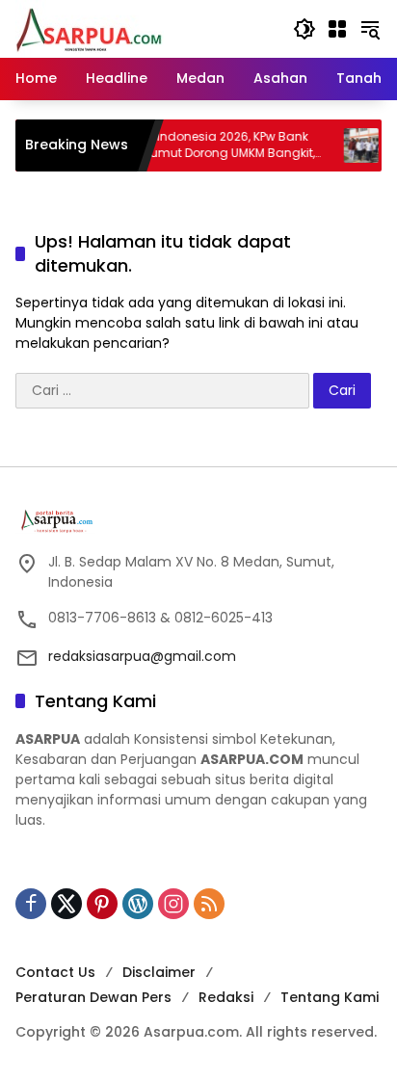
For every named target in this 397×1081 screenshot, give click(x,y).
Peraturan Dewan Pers (93, 997)
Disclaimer (159, 972)
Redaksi (225, 997)
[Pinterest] (102, 903)
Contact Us (55, 972)
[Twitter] (66, 903)
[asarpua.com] (89, 28)
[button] (304, 28)
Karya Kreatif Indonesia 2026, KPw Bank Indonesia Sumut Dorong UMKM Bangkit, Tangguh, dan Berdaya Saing (186, 145)
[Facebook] (30, 903)
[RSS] (209, 903)
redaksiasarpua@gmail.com (142, 656)
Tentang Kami (329, 997)
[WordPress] (137, 903)
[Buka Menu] (337, 28)
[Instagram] (173, 903)
